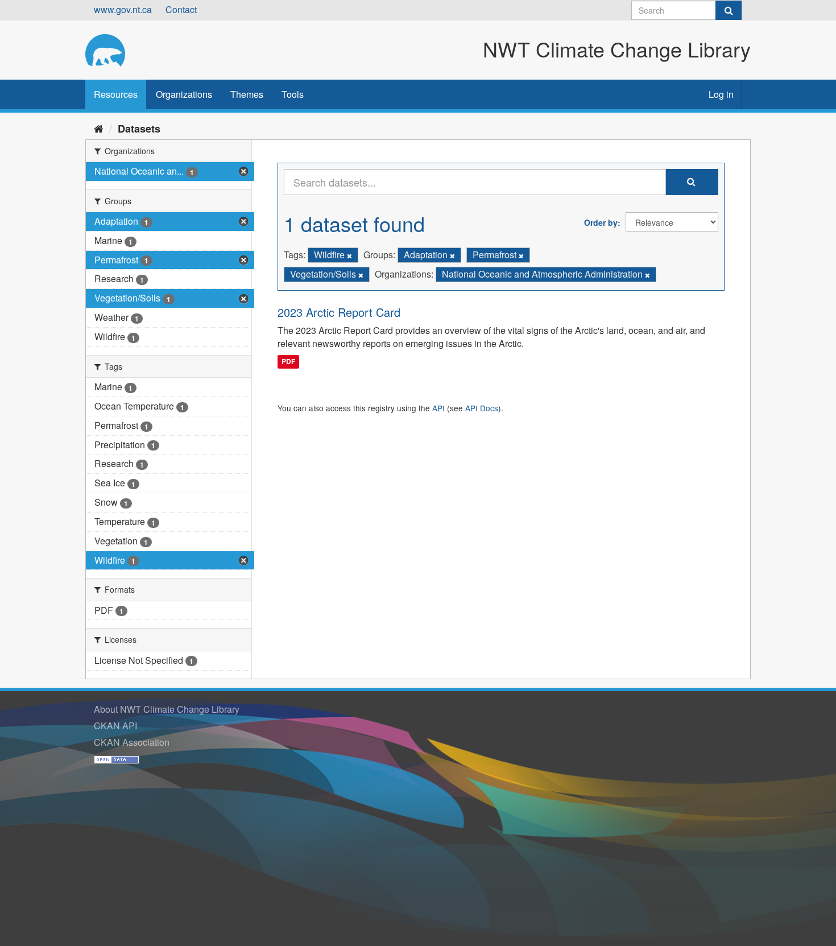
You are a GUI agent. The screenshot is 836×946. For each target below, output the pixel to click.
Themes (246, 94)
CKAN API (115, 725)
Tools (293, 94)
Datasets (139, 128)
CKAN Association (131, 742)
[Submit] (728, 10)
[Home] (99, 128)
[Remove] (349, 255)
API (438, 408)
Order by (601, 222)
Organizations (184, 94)
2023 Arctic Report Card (339, 312)
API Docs (481, 408)
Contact (181, 9)
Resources (116, 94)
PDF (288, 361)
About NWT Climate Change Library (166, 709)
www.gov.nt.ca (123, 9)
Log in (721, 94)
